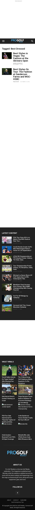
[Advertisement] (17, 19)
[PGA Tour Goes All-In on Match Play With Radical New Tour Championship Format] (7, 240)
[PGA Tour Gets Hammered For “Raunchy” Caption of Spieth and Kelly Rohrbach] (9, 409)
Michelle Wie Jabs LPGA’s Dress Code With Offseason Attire (25, 437)
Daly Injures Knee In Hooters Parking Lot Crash (8, 398)
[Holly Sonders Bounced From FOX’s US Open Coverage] (9, 428)
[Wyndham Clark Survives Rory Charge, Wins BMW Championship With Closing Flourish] (7, 287)
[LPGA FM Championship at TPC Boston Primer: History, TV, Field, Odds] (7, 258)
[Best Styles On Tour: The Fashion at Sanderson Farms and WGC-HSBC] (7, 71)
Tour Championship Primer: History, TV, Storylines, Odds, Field (23, 267)
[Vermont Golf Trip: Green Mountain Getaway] (7, 307)
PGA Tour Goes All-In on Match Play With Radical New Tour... (21, 239)
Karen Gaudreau (18, 63)
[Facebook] (17, 493)
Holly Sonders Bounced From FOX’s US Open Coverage (8, 437)
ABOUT (9, 500)
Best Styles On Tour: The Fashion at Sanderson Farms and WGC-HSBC (22, 74)
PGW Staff (16, 81)
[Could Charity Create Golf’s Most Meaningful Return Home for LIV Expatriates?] (7, 249)
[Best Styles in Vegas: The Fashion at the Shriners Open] (7, 55)
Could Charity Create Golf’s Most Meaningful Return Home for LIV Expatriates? (22, 248)
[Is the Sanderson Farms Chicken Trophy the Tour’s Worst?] (25, 409)
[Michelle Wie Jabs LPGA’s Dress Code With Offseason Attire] (25, 428)
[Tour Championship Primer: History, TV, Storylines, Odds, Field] (7, 268)
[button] (3, 41)
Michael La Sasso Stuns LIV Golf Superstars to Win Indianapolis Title (22, 277)
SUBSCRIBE (23, 500)
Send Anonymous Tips (17, 502)
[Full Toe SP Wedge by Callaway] (7, 298)
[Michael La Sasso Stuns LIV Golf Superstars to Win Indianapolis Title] (7, 277)
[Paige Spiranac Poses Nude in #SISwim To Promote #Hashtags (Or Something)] (25, 389)
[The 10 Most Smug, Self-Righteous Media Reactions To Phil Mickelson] (25, 370)
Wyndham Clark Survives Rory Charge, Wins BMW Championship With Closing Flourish (22, 287)
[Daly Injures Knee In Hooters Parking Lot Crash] (9, 389)
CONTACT (16, 500)
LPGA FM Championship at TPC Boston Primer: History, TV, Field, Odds (22, 258)
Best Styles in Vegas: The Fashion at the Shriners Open (20, 57)
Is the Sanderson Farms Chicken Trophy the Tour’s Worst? (25, 418)
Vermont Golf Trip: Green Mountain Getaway (22, 306)
